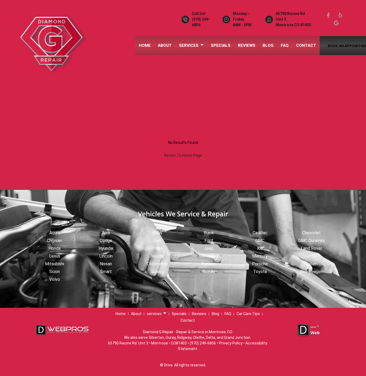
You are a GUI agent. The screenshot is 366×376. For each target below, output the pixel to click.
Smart (106, 271)
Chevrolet (311, 232)
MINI (311, 256)
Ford (208, 240)
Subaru (157, 271)
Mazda (157, 256)
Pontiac (208, 263)
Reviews (246, 45)
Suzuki (209, 271)
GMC (259, 240)
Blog (268, 45)
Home (145, 45)
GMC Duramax (311, 240)
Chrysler (54, 240)
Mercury (260, 256)
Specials (220, 45)
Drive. (168, 365)
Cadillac (260, 232)
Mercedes (208, 256)
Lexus (54, 256)
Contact (306, 45)
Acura (54, 232)
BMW (157, 232)
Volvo (54, 279)
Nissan (106, 263)
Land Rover (311, 248)
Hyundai (106, 248)
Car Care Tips (248, 314)
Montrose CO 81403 (293, 25)
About (165, 45)
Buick (209, 232)
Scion (54, 271)
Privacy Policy (230, 343)
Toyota (260, 271)
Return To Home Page (183, 155)
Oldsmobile (157, 263)
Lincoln (106, 256)
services (189, 45)
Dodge (106, 240)
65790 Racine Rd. (291, 13)
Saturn (311, 263)
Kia (260, 248)
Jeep (209, 248)
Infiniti (157, 248)
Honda (54, 248)
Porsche (260, 263)
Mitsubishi (54, 263)
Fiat (157, 240)
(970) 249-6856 (203, 343)
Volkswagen (311, 271)
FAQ (285, 45)
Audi (106, 232)
